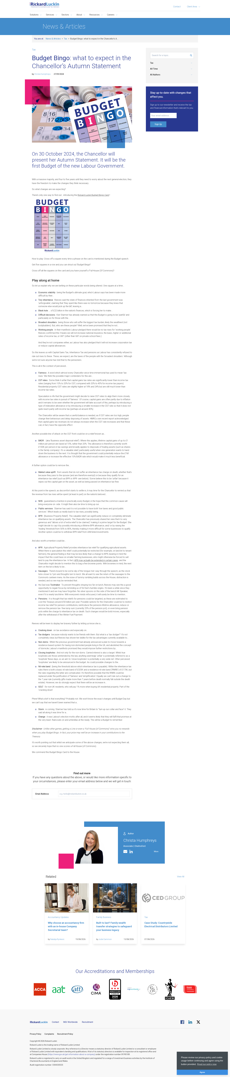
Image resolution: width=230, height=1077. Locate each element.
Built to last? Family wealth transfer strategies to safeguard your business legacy (114, 926)
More (156, 851)
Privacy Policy (35, 1034)
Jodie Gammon (105, 939)
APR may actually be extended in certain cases (96, 560)
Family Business (103, 917)
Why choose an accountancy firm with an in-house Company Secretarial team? (66, 926)
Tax (65, 38)
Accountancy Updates (58, 917)
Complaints (49, 1034)
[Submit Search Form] (191, 55)
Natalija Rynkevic (57, 939)
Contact (177, 6)
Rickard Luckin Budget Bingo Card (93, 195)
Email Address (42, 794)
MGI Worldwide (70, 1022)
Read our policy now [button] (207, 1064)
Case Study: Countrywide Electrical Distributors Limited (161, 924)
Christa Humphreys (42, 74)
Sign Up (158, 124)
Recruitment (87, 1022)
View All (180, 876)
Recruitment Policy (65, 1034)
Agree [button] (202, 1072)
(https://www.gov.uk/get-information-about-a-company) (71, 1054)
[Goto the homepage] (44, 5)
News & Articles (53, 38)
